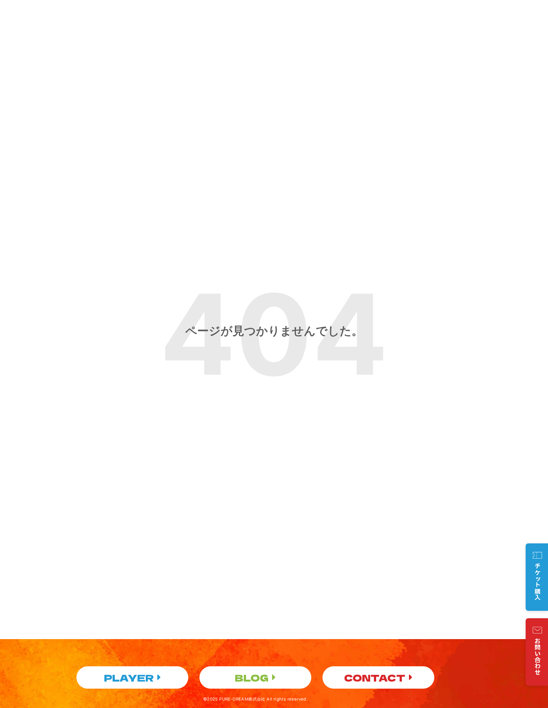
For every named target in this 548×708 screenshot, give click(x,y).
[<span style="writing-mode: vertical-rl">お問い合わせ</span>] (537, 630)
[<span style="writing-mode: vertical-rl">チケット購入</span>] (537, 555)
